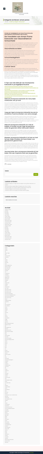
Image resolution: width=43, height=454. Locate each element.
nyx (5, 384)
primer (6, 393)
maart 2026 (7, 216)
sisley (6, 416)
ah (5, 251)
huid (6, 345)
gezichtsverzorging (9, 331)
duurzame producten (9, 296)
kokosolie (7, 358)
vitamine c (7, 434)
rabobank (7, 397)
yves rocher (7, 440)
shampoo (7, 413)
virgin (6, 432)
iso (5, 349)
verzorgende (7, 427)
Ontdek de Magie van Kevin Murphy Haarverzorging (15, 189)
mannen (6, 373)
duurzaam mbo (8, 291)
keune (6, 353)
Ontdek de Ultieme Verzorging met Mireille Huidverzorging (17, 190)
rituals (6, 403)
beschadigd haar (8, 265)
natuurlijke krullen (8, 380)
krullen (6, 362)
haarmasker (7, 335)
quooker (6, 396)
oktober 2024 (7, 239)
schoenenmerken (8, 407)
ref (5, 401)
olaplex (6, 385)
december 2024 (8, 236)
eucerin (6, 312)
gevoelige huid (8, 327)
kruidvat (6, 361)
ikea (6, 347)
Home (7, 21)
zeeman (6, 442)
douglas (6, 280)
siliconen (6, 415)
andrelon (7, 257)
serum (6, 412)
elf (5, 303)
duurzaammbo (8, 292)
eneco (6, 308)
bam (6, 263)
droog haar (7, 286)
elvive (6, 307)
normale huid (7, 382)
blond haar (7, 269)
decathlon (7, 278)
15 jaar (6, 247)
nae (5, 378)
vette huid (7, 428)
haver (6, 341)
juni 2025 (6, 228)
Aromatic (32, 452)
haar (6, 334)
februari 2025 (7, 234)
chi (5, 272)
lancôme (7, 366)
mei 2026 (7, 213)
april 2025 (7, 231)
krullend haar (7, 365)
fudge (6, 319)
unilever (6, 426)
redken (6, 400)
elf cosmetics (7, 304)
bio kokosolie (7, 268)
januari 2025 (7, 235)
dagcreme (7, 277)
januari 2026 (7, 219)
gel (5, 326)
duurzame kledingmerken (10, 295)
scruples (6, 409)
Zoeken (7, 171)
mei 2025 (7, 230)
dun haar (7, 288)
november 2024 (8, 238)
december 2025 (8, 220)
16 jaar (6, 249)
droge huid (7, 282)
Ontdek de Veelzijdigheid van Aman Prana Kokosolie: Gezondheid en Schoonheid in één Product (19, 34)
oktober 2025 (7, 223)
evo (5, 313)
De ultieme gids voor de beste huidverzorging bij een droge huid (18, 187)
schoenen (7, 405)
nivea (6, 381)
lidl (5, 368)
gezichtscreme (8, 330)
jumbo (6, 350)
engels (6, 309)
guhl (6, 332)
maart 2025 (7, 232)
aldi (5, 254)
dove (6, 281)
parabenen (7, 389)
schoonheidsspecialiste (9, 408)
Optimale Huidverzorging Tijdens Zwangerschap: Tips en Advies (18, 186)
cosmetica (7, 276)
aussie (6, 259)
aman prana (7, 255)
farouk (6, 316)
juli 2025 (6, 227)
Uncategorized (8, 424)
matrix (6, 376)
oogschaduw (7, 386)
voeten (6, 435)
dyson (6, 299)
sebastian (7, 411)
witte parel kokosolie (9, 439)
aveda (6, 261)
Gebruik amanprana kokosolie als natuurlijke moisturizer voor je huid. (19, 86)
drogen (6, 284)
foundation (7, 318)
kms (6, 357)
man (6, 372)
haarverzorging (8, 338)
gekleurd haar (8, 324)
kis (5, 355)
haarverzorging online (9, 339)
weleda (6, 438)
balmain (6, 262)
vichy (6, 431)
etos (6, 311)
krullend (6, 363)
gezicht (6, 328)
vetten (6, 430)
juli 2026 (6, 211)
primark (6, 392)
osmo (6, 388)
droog (6, 285)
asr (5, 258)
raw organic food (8, 399)
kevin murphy (7, 354)
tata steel (7, 422)
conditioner (7, 273)
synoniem (7, 419)
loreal (6, 369)
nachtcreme (7, 377)
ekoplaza (7, 301)
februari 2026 (7, 217)
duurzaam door (8, 289)
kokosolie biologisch (9, 359)
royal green (7, 404)
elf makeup (7, 305)
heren (6, 343)
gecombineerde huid (9, 323)
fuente (6, 320)
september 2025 (8, 224)
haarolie (6, 336)
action (6, 250)
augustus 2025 (8, 225)
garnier (6, 322)
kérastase (7, 351)
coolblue (6, 274)
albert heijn (7, 253)
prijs (6, 390)
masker (6, 374)
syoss (6, 420)
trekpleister (7, 423)
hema (6, 342)
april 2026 (7, 215)
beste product (8, 266)
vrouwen (6, 436)
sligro (6, 418)
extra (6, 315)
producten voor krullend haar (11, 395)
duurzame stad (8, 297)
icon (6, 346)
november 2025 (8, 221)
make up (6, 370)
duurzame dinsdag (8, 293)
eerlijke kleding (8, 300)
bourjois (6, 270)
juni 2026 (6, 212)
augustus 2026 (8, 209)
